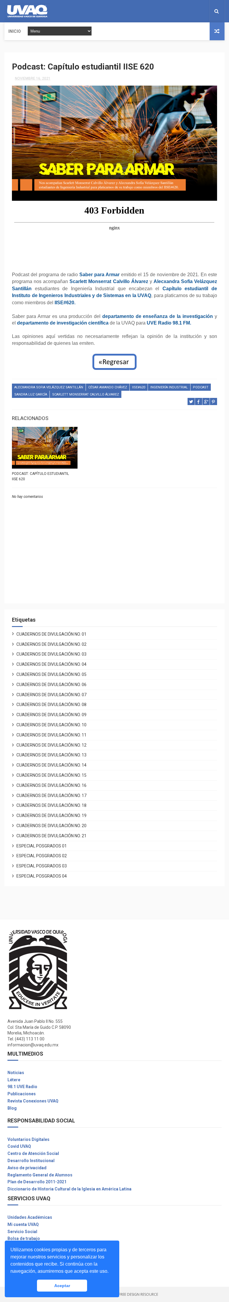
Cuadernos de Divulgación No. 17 (51, 795)
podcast (200, 387)
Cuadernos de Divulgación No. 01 (51, 634)
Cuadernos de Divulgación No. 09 (51, 714)
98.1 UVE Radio (22, 1086)
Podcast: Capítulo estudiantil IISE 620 (40, 476)
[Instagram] (198, 11)
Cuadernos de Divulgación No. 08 (51, 704)
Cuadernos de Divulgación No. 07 (51, 694)
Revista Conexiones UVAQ (32, 1101)
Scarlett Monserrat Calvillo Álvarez (85, 394)
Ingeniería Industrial (169, 387)
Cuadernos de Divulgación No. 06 (51, 684)
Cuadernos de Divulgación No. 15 (51, 775)
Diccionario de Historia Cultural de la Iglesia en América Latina (69, 1189)
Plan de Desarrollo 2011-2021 (36, 1181)
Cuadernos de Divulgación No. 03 (51, 654)
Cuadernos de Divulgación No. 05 (51, 674)
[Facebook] (193, 11)
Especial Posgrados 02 (41, 855)
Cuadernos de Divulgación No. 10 (51, 724)
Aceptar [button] (62, 1285)
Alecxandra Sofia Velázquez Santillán (48, 387)
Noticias (15, 1072)
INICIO (14, 31)
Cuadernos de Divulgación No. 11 (51, 735)
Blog (12, 1108)
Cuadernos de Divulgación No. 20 (51, 825)
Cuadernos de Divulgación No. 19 (51, 815)
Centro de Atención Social (33, 1153)
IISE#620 (138, 387)
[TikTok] (203, 11)
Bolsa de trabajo (23, 1238)
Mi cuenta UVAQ (23, 1224)
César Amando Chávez (107, 387)
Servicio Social (22, 1231)
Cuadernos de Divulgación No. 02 (51, 644)
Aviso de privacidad (27, 1167)
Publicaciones (21, 1093)
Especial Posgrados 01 (41, 846)
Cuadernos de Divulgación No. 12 (51, 745)
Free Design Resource (138, 1294)
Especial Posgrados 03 (41, 866)
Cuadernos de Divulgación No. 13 (51, 755)
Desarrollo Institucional (31, 1160)
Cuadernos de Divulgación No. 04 (51, 664)
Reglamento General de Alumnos (39, 1175)
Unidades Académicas (29, 1217)
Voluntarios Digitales (28, 1139)
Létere (13, 1079)
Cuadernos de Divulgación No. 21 (51, 835)
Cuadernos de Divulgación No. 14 (51, 765)
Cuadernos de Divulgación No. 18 (51, 805)
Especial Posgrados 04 (41, 876)
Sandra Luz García (30, 394)
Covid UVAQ (19, 1146)
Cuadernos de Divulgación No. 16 (51, 785)
